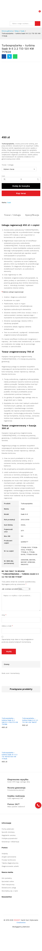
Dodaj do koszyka (21, 186)
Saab (9, 202)
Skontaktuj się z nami (10, 891)
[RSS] (6, 903)
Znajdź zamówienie (9, 857)
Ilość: (3, 176)
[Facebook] (2, 903)
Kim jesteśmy (7, 878)
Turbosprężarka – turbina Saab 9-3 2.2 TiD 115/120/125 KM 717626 (9, 756)
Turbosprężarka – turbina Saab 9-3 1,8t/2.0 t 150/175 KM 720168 (10, 721)
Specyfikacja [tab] (32, 215)
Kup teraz (21, 193)
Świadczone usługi (9, 888)
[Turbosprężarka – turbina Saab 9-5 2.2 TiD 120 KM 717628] (4, 56)
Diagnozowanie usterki (10, 866)
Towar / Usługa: (8, 165)
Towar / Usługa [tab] (12, 215)
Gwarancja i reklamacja (10, 842)
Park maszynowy (8, 884)
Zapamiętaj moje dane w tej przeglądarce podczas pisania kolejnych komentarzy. (17, 640)
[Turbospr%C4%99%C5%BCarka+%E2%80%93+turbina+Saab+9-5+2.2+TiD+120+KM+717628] (9, 56)
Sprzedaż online (8, 881)
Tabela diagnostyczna (10, 863)
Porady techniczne (9, 860)
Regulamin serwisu (9, 835)
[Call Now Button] (38, 805)
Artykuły (5, 853)
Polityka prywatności (9, 838)
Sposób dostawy (8, 832)
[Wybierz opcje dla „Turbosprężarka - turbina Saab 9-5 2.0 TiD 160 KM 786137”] (29, 714)
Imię (4, 615)
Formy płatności (8, 829)
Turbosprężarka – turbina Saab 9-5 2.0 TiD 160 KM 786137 (30, 720)
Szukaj (37, 23)
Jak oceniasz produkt (10, 589)
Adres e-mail (7, 626)
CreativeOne (21, 922)
